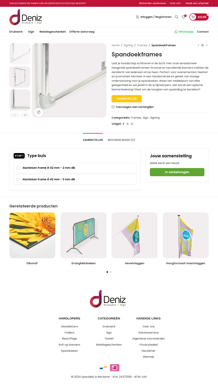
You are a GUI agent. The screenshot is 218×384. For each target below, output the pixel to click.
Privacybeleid (148, 345)
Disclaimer (149, 351)
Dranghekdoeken (84, 263)
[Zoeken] (176, 17)
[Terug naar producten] (202, 45)
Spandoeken (69, 351)
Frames (142, 45)
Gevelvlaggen (134, 263)
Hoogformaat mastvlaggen (185, 263)
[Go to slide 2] (111, 272)
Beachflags (69, 339)
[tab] (93, 138)
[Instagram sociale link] (132, 124)
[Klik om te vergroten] (38, 112)
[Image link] (108, 298)
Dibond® (32, 263)
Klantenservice (148, 333)
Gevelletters (69, 326)
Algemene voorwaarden (148, 339)
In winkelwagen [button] (177, 172)
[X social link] (127, 124)
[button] (14, 115)
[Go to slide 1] (107, 272)
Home (116, 45)
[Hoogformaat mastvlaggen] (186, 235)
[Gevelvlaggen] (135, 235)
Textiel (109, 339)
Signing (128, 45)
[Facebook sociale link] (123, 124)
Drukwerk (109, 326)
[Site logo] (25, 17)
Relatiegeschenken (109, 345)
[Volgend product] (207, 45)
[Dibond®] (32, 235)
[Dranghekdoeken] (83, 235)
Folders (69, 333)
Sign (145, 118)
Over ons (149, 326)
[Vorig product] (198, 45)
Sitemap (148, 357)
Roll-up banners (69, 345)
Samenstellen (127, 99)
